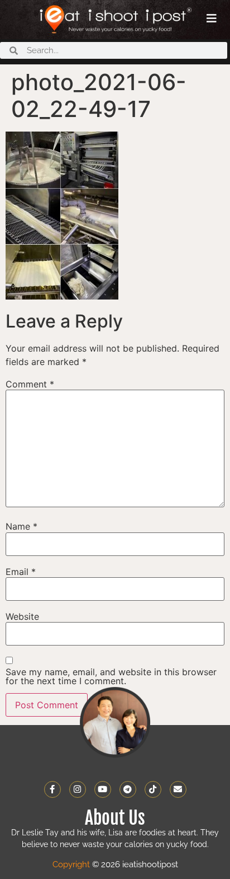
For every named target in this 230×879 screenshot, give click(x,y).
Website (22, 616)
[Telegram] (127, 789)
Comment (30, 384)
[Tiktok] (153, 789)
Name (21, 526)
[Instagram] (77, 789)
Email (21, 571)
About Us (115, 818)
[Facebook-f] (52, 789)
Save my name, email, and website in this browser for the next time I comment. (111, 676)
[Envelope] (178, 789)
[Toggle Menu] (211, 18)
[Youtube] (102, 789)
